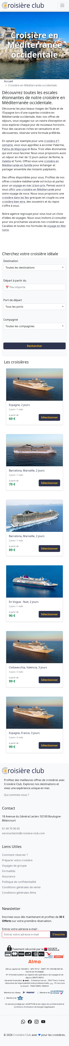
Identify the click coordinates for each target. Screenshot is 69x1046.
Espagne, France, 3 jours (24, 733)
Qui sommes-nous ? (16, 795)
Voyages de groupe (14, 865)
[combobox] (34, 267)
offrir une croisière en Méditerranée (31, 189)
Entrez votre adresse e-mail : (20, 929)
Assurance (8, 876)
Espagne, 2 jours (19, 405)
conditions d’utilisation (24, 1007)
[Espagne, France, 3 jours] (34, 713)
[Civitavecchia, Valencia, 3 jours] (34, 647)
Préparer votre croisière (17, 860)
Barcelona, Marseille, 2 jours (27, 470)
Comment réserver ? (15, 855)
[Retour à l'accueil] (23, 770)
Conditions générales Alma (19, 892)
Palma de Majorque (14, 149)
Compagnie (10, 319)
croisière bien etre (13, 201)
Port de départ (12, 300)
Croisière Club (22, 1035)
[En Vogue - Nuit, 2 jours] (34, 581)
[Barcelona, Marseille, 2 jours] (34, 450)
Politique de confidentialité (19, 882)
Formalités (8, 871)
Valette (6, 161)
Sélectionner (49, 417)
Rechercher (34, 346)
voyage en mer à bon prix (29, 185)
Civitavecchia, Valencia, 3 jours (28, 667)
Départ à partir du (14, 280)
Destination (10, 261)
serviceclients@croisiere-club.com (23, 833)
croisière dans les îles (15, 197)
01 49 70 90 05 (11, 828)
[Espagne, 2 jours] (34, 385)
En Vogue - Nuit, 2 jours (24, 602)
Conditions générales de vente (21, 887)
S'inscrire (58, 934)
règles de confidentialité (51, 1004)
